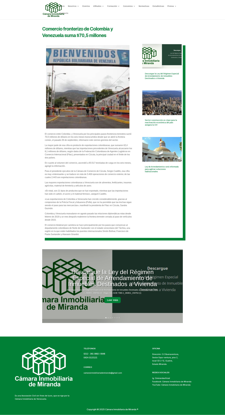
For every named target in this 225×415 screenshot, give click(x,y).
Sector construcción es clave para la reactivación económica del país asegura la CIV (161, 122)
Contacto (64, 13)
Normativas (144, 6)
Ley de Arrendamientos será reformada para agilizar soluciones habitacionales (162, 169)
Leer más (112, 300)
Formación (112, 6)
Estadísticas (158, 6)
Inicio (62, 6)
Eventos (86, 6)
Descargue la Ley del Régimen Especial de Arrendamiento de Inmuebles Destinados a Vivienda (162, 76)
